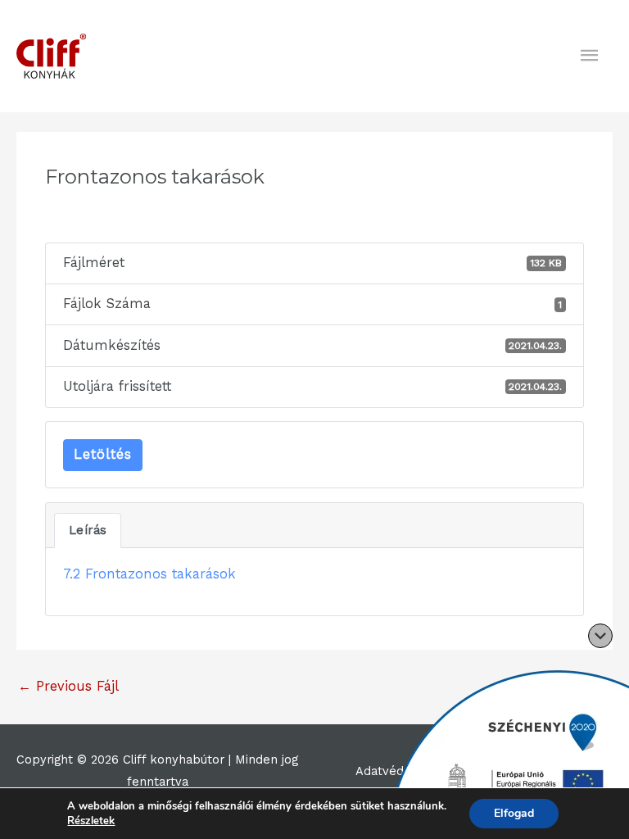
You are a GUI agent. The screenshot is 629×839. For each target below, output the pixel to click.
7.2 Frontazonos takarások (149, 574)
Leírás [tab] (88, 530)
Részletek (91, 821)
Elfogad (514, 813)
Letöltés (103, 454)
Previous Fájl (68, 686)
